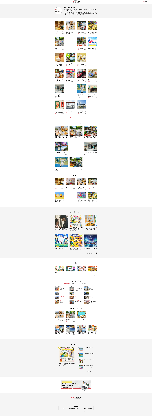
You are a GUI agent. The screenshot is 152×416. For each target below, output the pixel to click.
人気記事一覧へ (89, 371)
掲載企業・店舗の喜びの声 (88, 408)
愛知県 (67, 283)
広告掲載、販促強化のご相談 (74, 408)
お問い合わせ (63, 408)
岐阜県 (73, 283)
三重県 (79, 283)
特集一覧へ (93, 275)
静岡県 (85, 283)
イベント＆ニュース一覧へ (91, 253)
